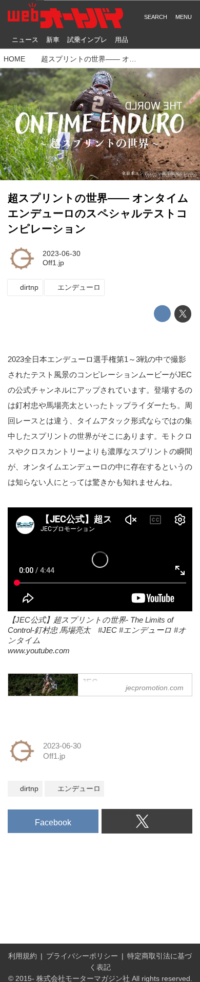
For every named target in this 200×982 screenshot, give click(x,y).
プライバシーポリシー (82, 956)
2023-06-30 (62, 254)
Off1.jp (53, 263)
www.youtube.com (170, 175)
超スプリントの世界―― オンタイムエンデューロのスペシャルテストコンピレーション (98, 213)
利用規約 (22, 956)
